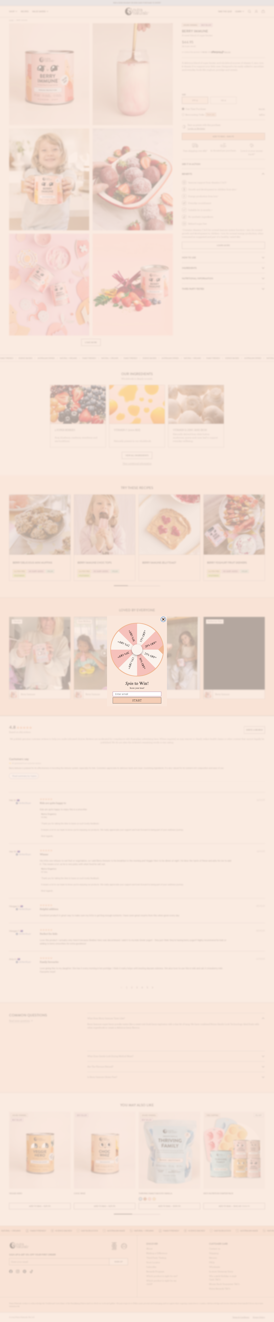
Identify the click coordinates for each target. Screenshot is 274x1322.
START (137, 700)
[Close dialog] (163, 619)
